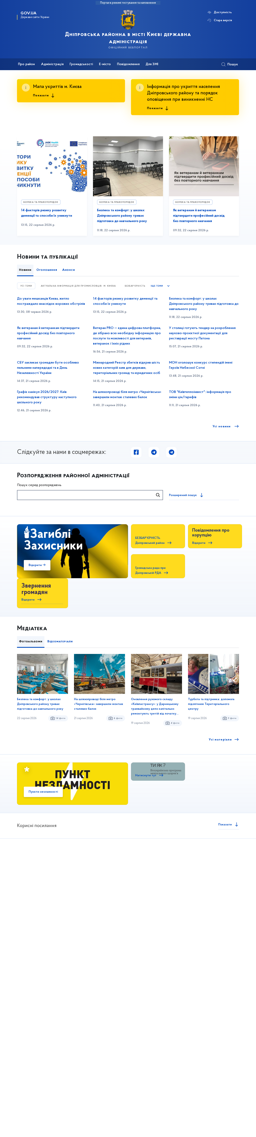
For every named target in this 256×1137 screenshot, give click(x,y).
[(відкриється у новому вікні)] (136, 452)
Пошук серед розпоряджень (39, 485)
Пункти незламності (43, 791)
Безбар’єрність (135, 286)
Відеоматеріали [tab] (60, 641)
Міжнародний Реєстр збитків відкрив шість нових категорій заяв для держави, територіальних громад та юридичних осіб (126, 368)
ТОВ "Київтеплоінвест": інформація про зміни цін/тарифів (200, 394)
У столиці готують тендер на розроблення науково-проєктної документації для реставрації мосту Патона (202, 333)
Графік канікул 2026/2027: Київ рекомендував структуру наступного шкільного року (47, 397)
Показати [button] (41, 95)
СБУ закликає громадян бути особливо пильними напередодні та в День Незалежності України (48, 368)
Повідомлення (128, 64)
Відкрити (198, 543)
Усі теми (26, 286)
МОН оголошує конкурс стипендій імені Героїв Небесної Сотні (200, 365)
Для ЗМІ (152, 64)
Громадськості (81, 64)
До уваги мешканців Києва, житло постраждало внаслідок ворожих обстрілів (51, 301)
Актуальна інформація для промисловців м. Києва (78, 286)
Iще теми (157, 286)
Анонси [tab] (68, 270)
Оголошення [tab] (46, 270)
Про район (26, 64)
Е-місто (105, 64)
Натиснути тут (145, 775)
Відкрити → (37, 565)
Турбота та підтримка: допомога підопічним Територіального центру (211, 704)
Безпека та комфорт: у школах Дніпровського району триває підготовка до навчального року (122, 216)
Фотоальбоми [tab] (30, 641)
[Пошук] (158, 495)
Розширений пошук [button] (183, 495)
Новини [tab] (25, 270)
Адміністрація (52, 64)
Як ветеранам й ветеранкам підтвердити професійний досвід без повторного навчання (199, 216)
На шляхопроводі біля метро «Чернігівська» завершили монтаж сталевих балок (127, 394)
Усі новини (222, 426)
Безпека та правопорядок (40, 202)
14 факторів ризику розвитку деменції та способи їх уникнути (125, 301)
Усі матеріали (220, 739)
